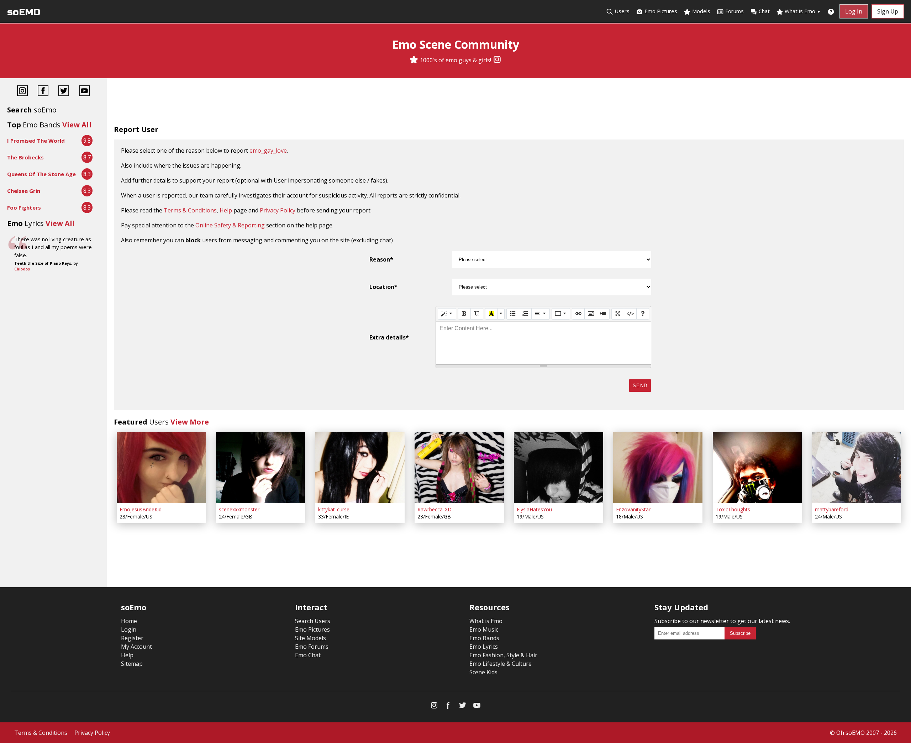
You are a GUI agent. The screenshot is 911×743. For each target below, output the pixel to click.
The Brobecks (25, 157)
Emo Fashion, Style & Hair (503, 655)
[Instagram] (497, 60)
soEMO (23, 12)
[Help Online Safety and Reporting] (831, 11)
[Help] (642, 314)
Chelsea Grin (23, 190)
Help (226, 210)
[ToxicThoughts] (757, 467)
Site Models (310, 638)
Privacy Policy (277, 210)
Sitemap (132, 664)
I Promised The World (36, 140)
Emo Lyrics (483, 646)
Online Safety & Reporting (230, 225)
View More (189, 422)
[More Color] (501, 314)
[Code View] (630, 314)
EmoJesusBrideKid (141, 509)
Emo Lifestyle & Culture (500, 664)
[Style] (447, 314)
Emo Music (483, 629)
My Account (136, 646)
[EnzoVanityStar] (657, 467)
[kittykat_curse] (359, 467)
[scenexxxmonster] (260, 467)
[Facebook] (43, 91)
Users (621, 11)
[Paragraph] (540, 314)
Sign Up (887, 11)
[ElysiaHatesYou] (558, 467)
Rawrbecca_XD (434, 509)
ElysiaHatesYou (534, 509)
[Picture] (590, 314)
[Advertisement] (509, 103)
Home (129, 621)
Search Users (312, 621)
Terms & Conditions (190, 210)
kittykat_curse (333, 509)
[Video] (603, 314)
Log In (853, 11)
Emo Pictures (660, 11)
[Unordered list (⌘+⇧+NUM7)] (512, 314)
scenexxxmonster (239, 509)
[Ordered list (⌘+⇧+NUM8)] (525, 314)
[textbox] (543, 343)
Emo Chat (308, 655)
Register (132, 638)
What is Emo (802, 11)
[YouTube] (84, 91)
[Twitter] (63, 91)
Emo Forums (311, 646)
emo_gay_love (268, 150)
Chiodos (22, 269)
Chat (764, 11)
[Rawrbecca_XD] (459, 467)
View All (76, 125)
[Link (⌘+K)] (578, 314)
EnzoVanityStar (633, 509)
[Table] (561, 314)
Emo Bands (484, 638)
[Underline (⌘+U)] (476, 314)
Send (640, 385)
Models (700, 11)
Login (128, 629)
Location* (383, 287)
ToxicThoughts (733, 509)
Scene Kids (483, 672)
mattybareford (831, 509)
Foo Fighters (24, 207)
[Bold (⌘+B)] (464, 314)
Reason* (381, 259)
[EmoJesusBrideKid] (161, 467)
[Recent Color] (491, 314)
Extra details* (389, 337)
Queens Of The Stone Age (41, 174)
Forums (734, 11)
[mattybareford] (856, 467)
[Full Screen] (617, 314)
